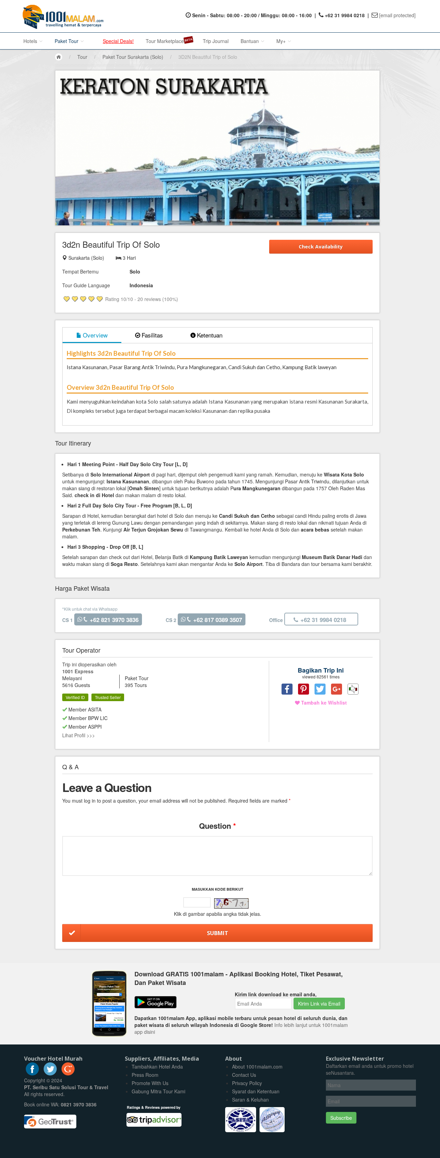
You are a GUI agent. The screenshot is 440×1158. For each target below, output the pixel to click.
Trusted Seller (108, 697)
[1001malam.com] (61, 16)
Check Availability (321, 246)
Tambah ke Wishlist (323, 702)
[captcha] (231, 903)
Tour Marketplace (165, 40)
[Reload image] (231, 903)
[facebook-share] (287, 689)
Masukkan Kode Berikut (217, 889)
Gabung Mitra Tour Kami (158, 1091)
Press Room (145, 1074)
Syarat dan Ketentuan (255, 1091)
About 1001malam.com (257, 1066)
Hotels (30, 40)
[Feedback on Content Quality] (353, 689)
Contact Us (244, 1074)
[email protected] (397, 15)
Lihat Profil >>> (78, 735)
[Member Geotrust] (50, 1119)
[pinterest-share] (303, 689)
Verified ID (75, 697)
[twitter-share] (320, 689)
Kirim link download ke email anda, (276, 994)
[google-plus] (68, 1073)
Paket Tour (67, 40)
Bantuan (250, 40)
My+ (281, 40)
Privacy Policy (247, 1083)
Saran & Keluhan (250, 1099)
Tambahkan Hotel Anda (157, 1066)
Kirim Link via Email (319, 1003)
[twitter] (50, 1073)
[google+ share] (336, 689)
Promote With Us (150, 1083)
